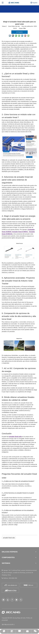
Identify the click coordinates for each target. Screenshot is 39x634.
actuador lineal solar (9, 537)
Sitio (24, 28)
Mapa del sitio (21, 618)
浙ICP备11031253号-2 (8, 624)
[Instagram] (16, 599)
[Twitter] (20, 599)
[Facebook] (12, 599)
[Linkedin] (3, 599)
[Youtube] (7, 599)
